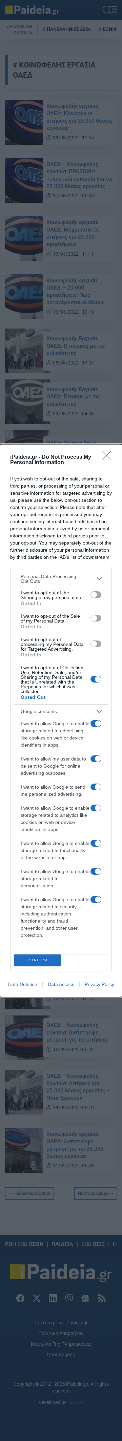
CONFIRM (37, 960)
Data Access (61, 984)
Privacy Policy (99, 984)
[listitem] (61, 579)
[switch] (95, 594)
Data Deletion (22, 984)
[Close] (108, 457)
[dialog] (61, 720)
